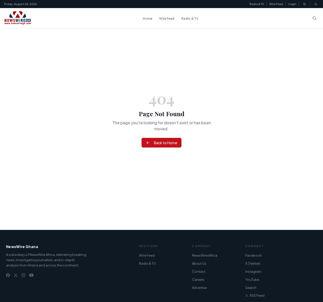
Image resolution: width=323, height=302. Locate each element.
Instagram (253, 271)
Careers (198, 280)
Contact (198, 271)
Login (292, 4)
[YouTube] (31, 275)
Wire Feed (276, 4)
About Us (199, 263)
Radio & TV (256, 4)
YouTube (252, 280)
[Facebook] (8, 275)
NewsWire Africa (204, 255)
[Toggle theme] (316, 4)
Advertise (199, 288)
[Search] (314, 18)
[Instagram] (23, 275)
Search (250, 288)
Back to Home (165, 142)
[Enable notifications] (305, 4)
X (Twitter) (252, 263)
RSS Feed (257, 295)
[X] (15, 275)
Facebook (253, 255)
